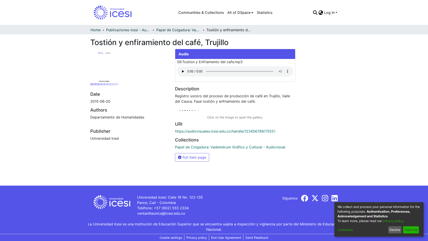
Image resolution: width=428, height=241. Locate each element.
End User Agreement (226, 237)
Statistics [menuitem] (264, 12)
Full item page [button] (193, 157)
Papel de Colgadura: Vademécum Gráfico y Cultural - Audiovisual (178, 30)
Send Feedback (256, 237)
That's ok (411, 230)
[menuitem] (240, 12)
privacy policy (393, 221)
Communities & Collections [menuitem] (201, 12)
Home (96, 30)
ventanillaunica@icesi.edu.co (161, 213)
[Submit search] (315, 12)
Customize (345, 230)
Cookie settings (171, 237)
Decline (394, 230)
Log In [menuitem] (329, 12)
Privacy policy (196, 237)
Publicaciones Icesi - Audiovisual (128, 30)
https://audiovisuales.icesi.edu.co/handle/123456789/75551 (225, 131)
